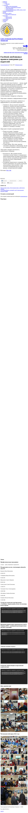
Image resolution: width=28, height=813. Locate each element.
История (8, 4)
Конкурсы (5, 15)
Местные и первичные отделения (13, 7)
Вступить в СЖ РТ (7, 13)
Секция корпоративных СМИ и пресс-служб (16, 9)
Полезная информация (8, 11)
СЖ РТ (2, 811)
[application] (14, 615)
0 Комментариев (18, 64)
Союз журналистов (5, 64)
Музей (4, 12)
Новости (5, 1)
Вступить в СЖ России (11, 14)
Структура (5, 5)
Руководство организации (11, 6)
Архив (4, 21)
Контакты (5, 20)
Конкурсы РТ (9, 16)
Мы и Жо (8, 170)
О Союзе (5, 2)
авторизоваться (23, 196)
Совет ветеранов (9, 8)
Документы (5, 19)
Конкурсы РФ (9, 18)
